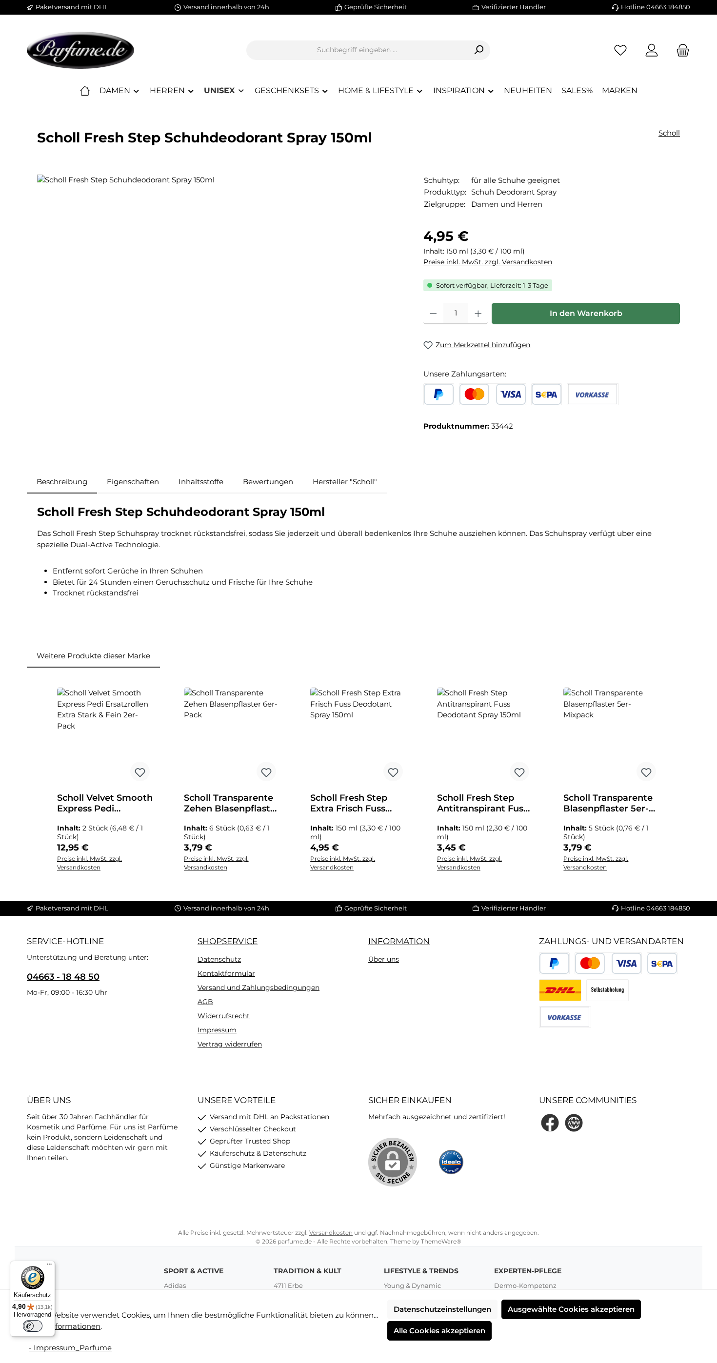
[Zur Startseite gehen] (80, 50)
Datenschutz (219, 959)
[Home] (85, 91)
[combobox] (357, 50)
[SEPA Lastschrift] (546, 394)
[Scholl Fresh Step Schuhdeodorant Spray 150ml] (220, 279)
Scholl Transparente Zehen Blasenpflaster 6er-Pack (231, 803)
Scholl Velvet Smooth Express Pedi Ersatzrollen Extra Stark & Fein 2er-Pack (105, 803)
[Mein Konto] (651, 50)
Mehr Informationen (63, 1326)
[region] (220, 279)
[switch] (32, 1326)
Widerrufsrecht (224, 1015)
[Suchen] (478, 50)
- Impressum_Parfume (70, 1347)
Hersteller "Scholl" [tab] (345, 481)
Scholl (669, 133)
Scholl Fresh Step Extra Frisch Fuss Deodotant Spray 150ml (348, 803)
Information (399, 941)
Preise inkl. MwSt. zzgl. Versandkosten (487, 261)
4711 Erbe (288, 1285)
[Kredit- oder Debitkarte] (492, 394)
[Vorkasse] (593, 394)
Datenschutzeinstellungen (442, 1309)
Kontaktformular (226, 973)
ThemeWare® (441, 1241)
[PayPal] (438, 394)
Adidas (175, 1285)
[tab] (62, 482)
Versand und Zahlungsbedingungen (258, 987)
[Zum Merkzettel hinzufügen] (140, 771)
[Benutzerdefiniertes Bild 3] (607, 990)
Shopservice (228, 941)
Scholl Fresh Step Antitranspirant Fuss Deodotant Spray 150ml (482, 803)
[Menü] (49, 1266)
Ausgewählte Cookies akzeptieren (571, 1309)
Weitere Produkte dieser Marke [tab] (93, 655)
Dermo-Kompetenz (525, 1285)
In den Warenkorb (586, 313)
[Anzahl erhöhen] (478, 313)
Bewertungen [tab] (268, 481)
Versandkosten (331, 1232)
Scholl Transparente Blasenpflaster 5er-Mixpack (608, 803)
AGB (205, 1001)
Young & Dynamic (412, 1285)
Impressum (217, 1030)
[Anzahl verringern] (433, 313)
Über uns (383, 959)
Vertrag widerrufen (230, 1044)
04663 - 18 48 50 (63, 976)
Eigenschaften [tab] (133, 481)
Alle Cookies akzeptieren (439, 1330)
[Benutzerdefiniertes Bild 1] (560, 990)
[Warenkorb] (680, 50)
